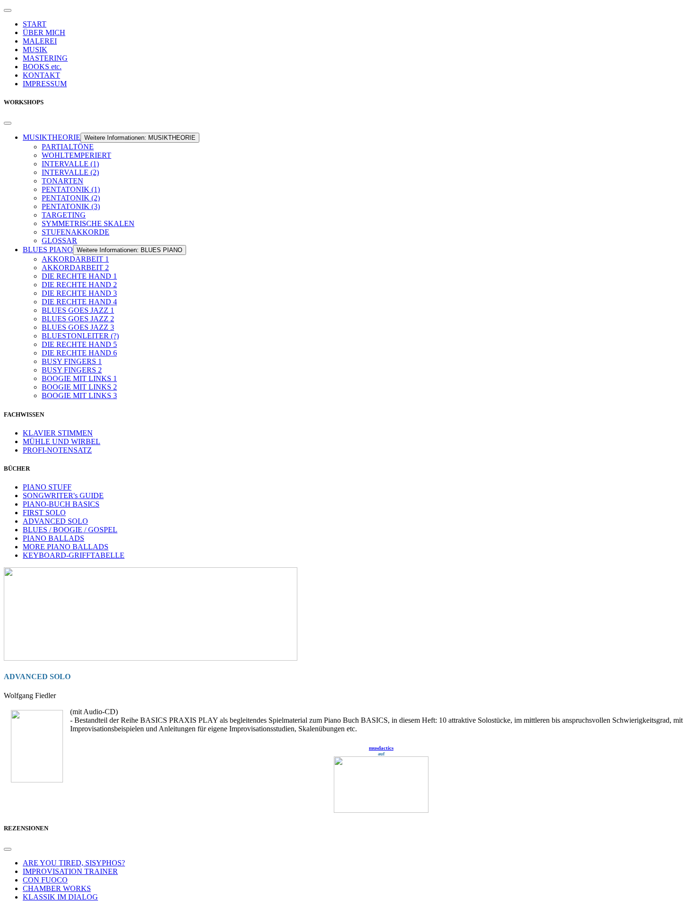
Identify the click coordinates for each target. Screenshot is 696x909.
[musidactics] (348, 784)
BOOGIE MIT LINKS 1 (79, 378)
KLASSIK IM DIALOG (60, 897)
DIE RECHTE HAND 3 (79, 293)
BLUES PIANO (48, 249)
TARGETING (64, 215)
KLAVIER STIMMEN (58, 433)
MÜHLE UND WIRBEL (61, 441)
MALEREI (40, 41)
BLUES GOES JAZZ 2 (78, 319)
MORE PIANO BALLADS (65, 547)
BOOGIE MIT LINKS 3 (79, 395)
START (34, 24)
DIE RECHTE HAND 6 (79, 353)
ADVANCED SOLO (55, 521)
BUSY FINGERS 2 (72, 370)
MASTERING (45, 58)
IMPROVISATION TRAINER (70, 871)
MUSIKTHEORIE (51, 137)
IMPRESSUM (45, 84)
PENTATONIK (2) (71, 198)
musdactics (381, 748)
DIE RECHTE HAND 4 (79, 302)
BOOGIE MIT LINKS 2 (79, 387)
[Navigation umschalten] (7, 10)
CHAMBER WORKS (57, 888)
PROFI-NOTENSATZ (57, 450)
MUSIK (35, 49)
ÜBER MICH (44, 32)
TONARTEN (62, 181)
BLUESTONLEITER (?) (80, 336)
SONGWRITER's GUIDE (63, 495)
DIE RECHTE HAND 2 (79, 285)
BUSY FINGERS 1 (72, 361)
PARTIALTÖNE (68, 147)
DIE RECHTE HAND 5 (79, 344)
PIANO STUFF (47, 487)
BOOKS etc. (42, 67)
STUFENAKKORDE (75, 232)
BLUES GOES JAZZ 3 (78, 327)
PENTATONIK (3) (71, 206)
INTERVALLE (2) (70, 172)
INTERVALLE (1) (70, 164)
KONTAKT (41, 75)
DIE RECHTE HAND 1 (79, 276)
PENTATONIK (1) (71, 189)
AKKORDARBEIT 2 (75, 268)
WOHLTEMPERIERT (76, 155)
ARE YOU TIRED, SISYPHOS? (74, 863)
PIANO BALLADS (53, 538)
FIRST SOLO (44, 513)
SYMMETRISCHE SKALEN (88, 223)
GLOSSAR (59, 240)
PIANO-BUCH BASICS (61, 504)
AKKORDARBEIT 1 (75, 259)
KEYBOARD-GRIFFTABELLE (74, 555)
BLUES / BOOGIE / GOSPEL (70, 530)
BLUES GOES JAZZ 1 (78, 310)
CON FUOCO (45, 880)
